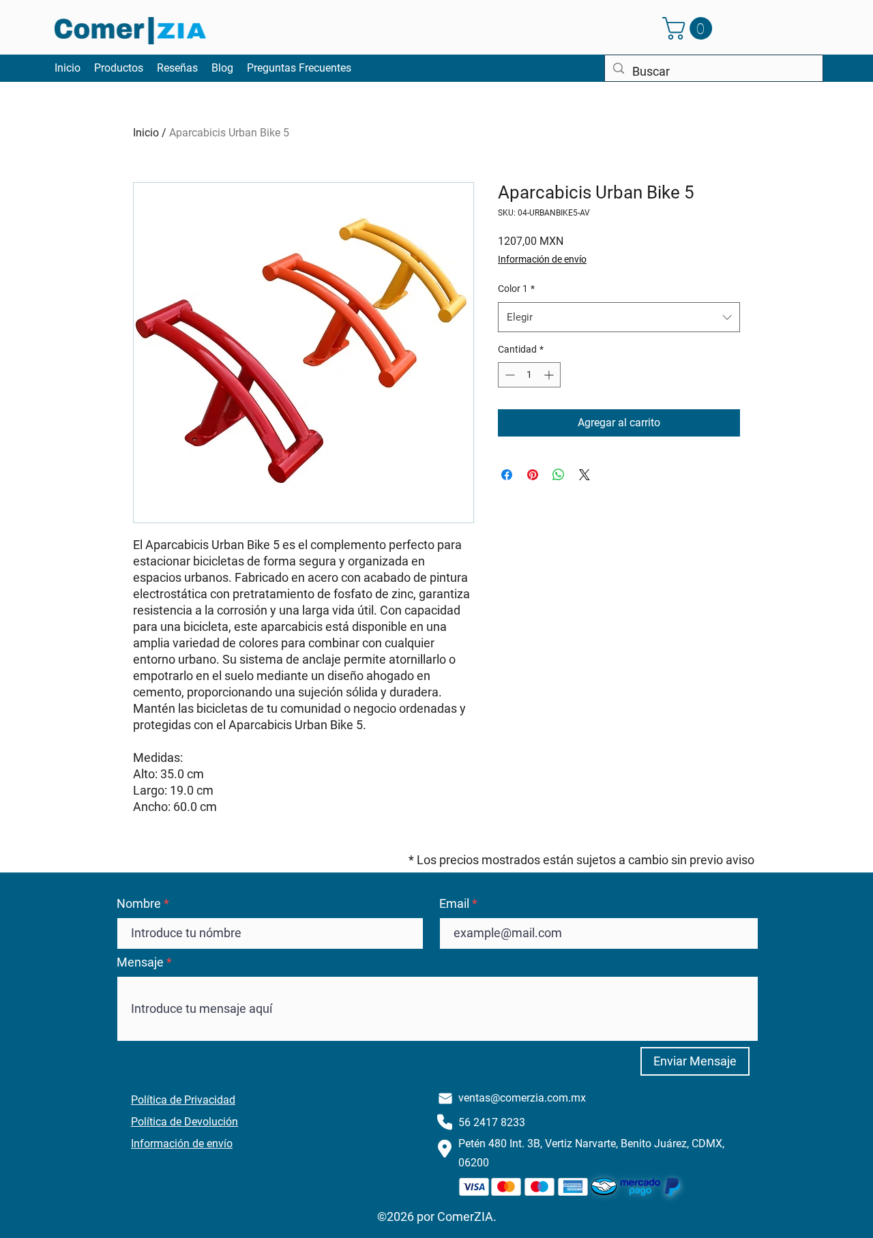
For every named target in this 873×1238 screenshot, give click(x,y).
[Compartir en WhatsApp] (558, 475)
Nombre (139, 904)
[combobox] (619, 317)
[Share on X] (584, 475)
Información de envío (542, 259)
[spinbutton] (529, 375)
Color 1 (516, 288)
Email (454, 904)
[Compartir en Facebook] (507, 475)
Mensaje (140, 962)
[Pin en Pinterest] (532, 475)
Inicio (146, 132)
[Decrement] (508, 375)
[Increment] (550, 375)
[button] (689, 28)
